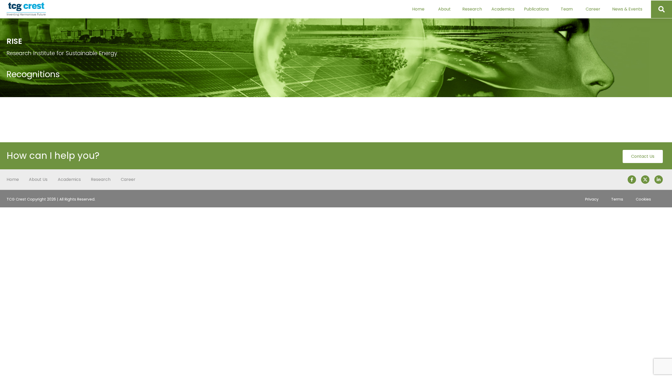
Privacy (591, 199)
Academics (502, 9)
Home (418, 9)
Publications (536, 9)
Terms (617, 199)
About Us (38, 179)
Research (472, 9)
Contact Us (642, 156)
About (444, 9)
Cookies (643, 199)
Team (567, 9)
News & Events (627, 9)
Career (593, 9)
